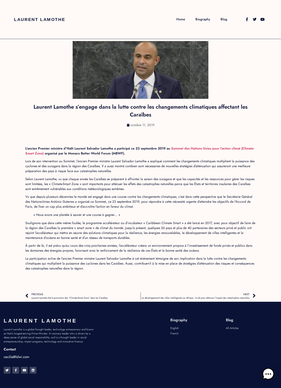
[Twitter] (255, 19)
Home (180, 19)
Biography (202, 19)
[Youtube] (262, 19)
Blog (224, 19)
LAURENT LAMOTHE (39, 19)
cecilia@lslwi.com (16, 356)
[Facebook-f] (247, 19)
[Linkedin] (33, 370)
